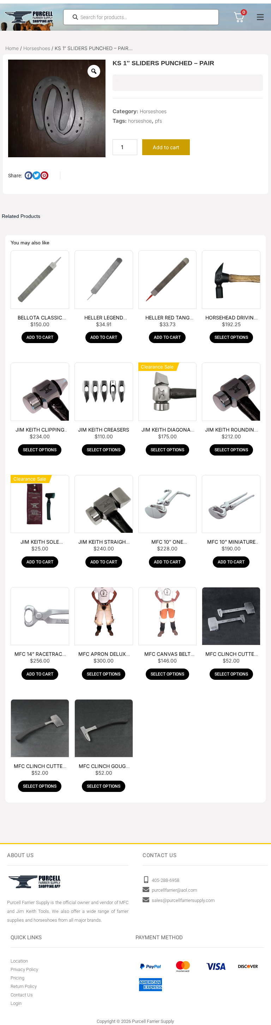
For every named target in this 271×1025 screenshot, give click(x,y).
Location (19, 961)
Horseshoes (36, 48)
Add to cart (166, 147)
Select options (231, 337)
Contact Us (22, 994)
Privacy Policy (24, 969)
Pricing (17, 978)
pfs (158, 121)
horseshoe (140, 121)
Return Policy (24, 986)
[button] (260, 17)
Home (12, 48)
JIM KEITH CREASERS (103, 430)
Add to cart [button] (39, 337)
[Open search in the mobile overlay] (141, 17)
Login (16, 1003)
